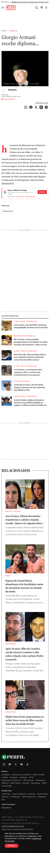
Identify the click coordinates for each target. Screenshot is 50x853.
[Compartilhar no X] (36, 107)
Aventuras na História (21, 774)
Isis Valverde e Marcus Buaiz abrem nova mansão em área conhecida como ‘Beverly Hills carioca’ (30, 357)
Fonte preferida (30, 196)
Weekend (42, 797)
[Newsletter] (41, 7)
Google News (20, 196)
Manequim (40, 780)
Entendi (11, 846)
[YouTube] (21, 764)
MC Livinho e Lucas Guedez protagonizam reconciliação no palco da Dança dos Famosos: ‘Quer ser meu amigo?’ (31, 342)
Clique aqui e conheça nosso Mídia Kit (17, 829)
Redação (12, 90)
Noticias (5, 797)
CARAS (5, 777)
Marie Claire (42, 794)
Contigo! (23, 777)
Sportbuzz (35, 783)
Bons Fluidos (38, 774)
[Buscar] (36, 7)
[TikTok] (27, 764)
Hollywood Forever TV (11, 780)
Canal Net (6, 794)
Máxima (5, 783)
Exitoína (31, 794)
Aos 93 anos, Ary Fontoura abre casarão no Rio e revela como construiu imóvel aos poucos (28, 372)
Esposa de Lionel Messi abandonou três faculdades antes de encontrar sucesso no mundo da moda (24, 586)
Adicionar (42, 192)
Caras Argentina (19, 794)
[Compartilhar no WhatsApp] (26, 107)
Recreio (25, 783)
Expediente (6, 807)
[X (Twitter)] (15, 764)
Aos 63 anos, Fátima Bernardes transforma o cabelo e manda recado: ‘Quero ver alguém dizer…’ (24, 519)
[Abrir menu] (3, 7)
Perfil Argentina (29, 797)
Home (4, 31)
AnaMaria (6, 774)
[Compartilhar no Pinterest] (46, 107)
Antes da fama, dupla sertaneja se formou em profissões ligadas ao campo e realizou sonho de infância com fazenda (30, 403)
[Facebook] (9, 764)
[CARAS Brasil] (11, 7)
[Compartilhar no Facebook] (31, 107)
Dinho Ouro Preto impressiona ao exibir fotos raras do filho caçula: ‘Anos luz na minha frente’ (24, 720)
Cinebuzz (14, 777)
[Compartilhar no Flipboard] (41, 107)
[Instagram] (4, 764)
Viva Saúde (6, 786)
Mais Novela (28, 780)
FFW (31, 777)
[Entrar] (46, 7)
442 (3, 799)
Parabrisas (15, 797)
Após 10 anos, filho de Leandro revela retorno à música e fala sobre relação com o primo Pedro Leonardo (24, 654)
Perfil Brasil (15, 783)
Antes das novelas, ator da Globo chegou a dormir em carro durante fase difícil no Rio (29, 387)
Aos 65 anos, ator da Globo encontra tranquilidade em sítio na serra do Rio (31, 326)
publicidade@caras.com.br (13, 826)
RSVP (44, 783)
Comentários (9, 99)
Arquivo (13, 31)
